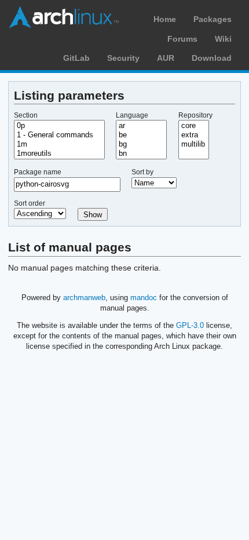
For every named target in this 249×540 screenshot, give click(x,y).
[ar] (141, 125)
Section (26, 115)
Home (164, 19)
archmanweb (84, 297)
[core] (194, 125)
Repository (195, 115)
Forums (182, 38)
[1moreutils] (59, 153)
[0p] (59, 125)
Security (123, 58)
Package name (37, 172)
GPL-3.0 (190, 325)
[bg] (141, 144)
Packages (212, 19)
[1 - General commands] (59, 135)
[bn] (141, 153)
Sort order (29, 203)
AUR (165, 58)
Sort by (142, 172)
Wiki (223, 38)
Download (212, 58)
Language (132, 115)
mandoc (143, 297)
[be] (141, 135)
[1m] (59, 144)
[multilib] (194, 144)
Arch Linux (64, 17)
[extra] (194, 135)
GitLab (76, 58)
